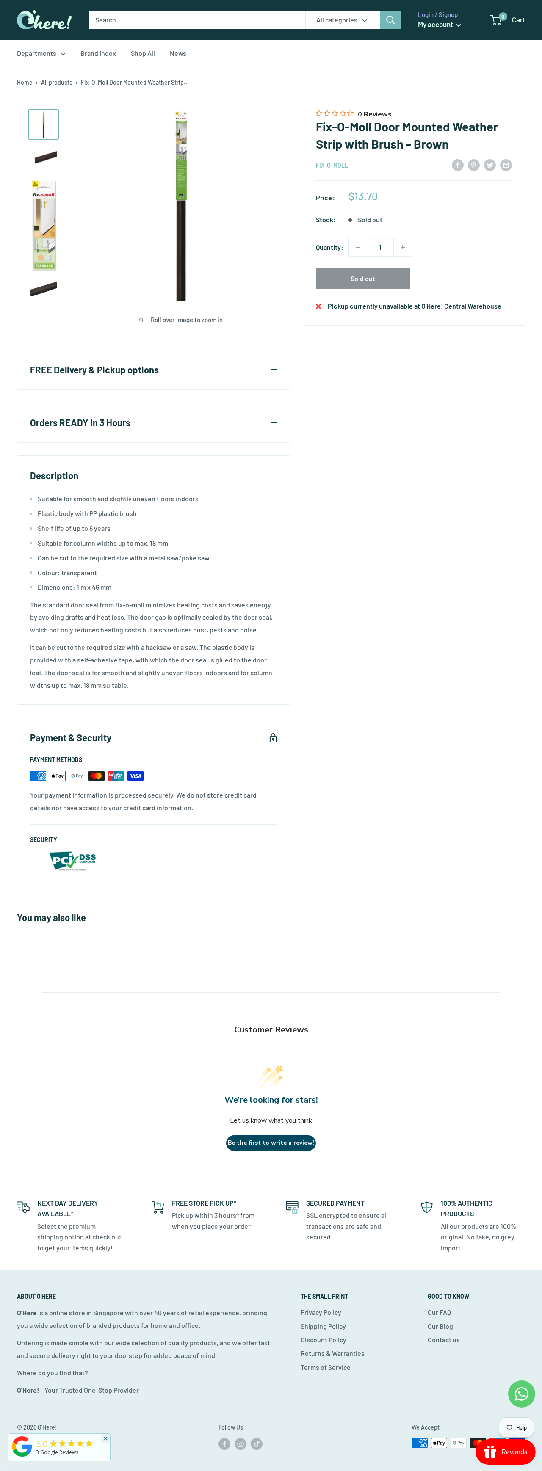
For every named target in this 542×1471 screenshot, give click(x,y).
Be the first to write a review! (271, 1143)
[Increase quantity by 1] (403, 247)
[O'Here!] (22, 1456)
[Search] (390, 20)
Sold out (363, 278)
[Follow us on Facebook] (224, 1444)
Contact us (444, 1340)
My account (436, 24)
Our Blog (440, 1326)
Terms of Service (326, 1367)
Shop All (143, 53)
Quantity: (329, 247)
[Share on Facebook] (458, 164)
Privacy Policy (321, 1312)
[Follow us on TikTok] (257, 1444)
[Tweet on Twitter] (490, 164)
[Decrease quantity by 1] (358, 247)
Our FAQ (439, 1312)
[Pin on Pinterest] (474, 164)
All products (56, 82)
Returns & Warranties (333, 1353)
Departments (36, 53)
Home (25, 82)
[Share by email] (506, 164)
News (178, 53)
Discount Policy (323, 1340)
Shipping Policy (323, 1326)
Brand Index (98, 53)
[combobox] (197, 20)
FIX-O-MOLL (332, 165)
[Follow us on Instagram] (240, 1444)
